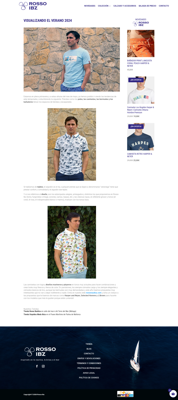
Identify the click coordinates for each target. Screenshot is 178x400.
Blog (89, 349)
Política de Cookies (89, 378)
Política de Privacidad (88, 368)
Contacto (89, 353)
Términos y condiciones (89, 363)
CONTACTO (164, 6)
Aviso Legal (89, 373)
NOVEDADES (89, 6)
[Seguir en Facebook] (37, 366)
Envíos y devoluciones (88, 358)
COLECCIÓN (103, 6)
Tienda (89, 344)
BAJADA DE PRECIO (147, 6)
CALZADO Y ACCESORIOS (124, 6)
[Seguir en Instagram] (43, 366)
